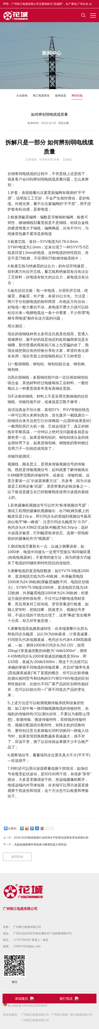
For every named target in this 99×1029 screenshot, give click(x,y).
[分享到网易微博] (41, 828)
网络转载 (77, 95)
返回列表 (17, 856)
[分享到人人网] (36, 828)
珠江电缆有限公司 (81, 1014)
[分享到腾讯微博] (31, 828)
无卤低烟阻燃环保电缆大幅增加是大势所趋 (40, 844)
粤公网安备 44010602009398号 (27, 1005)
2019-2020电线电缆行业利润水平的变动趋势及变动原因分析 (51, 837)
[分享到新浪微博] (26, 828)
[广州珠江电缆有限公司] (16, 15)
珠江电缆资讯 (41, 95)
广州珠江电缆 (59, 1014)
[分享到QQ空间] (21, 828)
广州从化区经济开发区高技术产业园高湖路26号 (42, 933)
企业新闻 (21, 95)
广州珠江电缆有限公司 (27, 927)
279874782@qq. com (27, 946)
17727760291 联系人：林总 (30, 939)
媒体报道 (60, 95)
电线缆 (27, 174)
